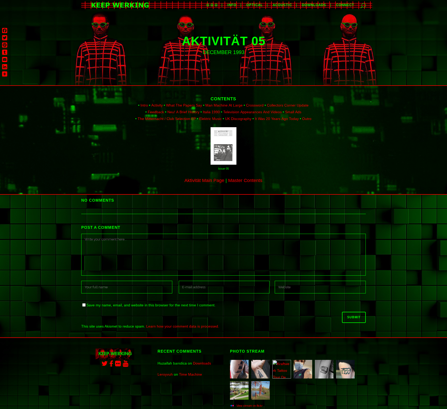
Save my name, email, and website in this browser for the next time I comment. (150, 305)
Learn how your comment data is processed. (182, 326)
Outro (306, 119)
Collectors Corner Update (288, 105)
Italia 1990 (211, 112)
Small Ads (293, 112)
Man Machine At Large (224, 105)
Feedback (156, 112)
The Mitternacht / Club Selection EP (167, 119)
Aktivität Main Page (204, 180)
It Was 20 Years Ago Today (277, 119)
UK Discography (238, 119)
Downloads (202, 363)
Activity (157, 105)
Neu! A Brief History (183, 112)
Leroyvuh (165, 374)
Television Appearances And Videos (252, 112)
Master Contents (245, 180)
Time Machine (190, 374)
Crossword (255, 105)
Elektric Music (210, 119)
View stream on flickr (249, 405)
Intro (144, 105)
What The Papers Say (184, 105)
